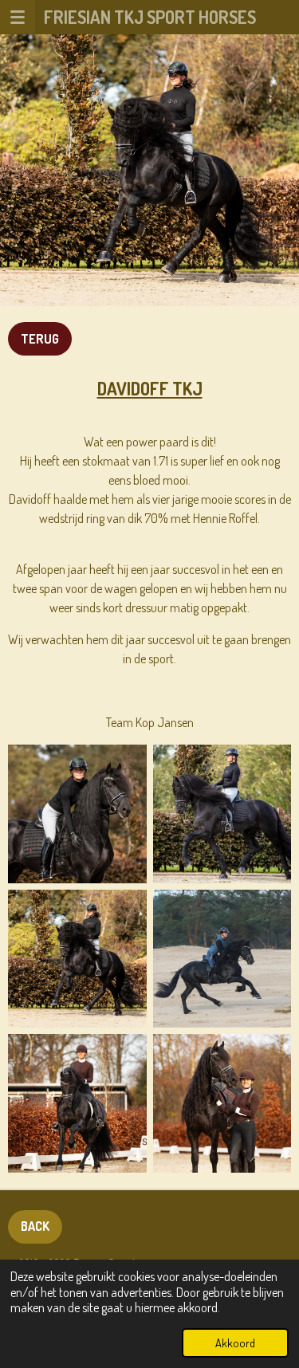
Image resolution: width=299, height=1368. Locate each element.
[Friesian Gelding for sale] (77, 813)
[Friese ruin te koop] (222, 959)
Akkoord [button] (235, 1342)
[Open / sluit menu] (17, 16)
